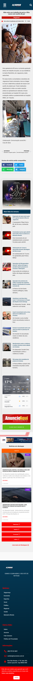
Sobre (5, 629)
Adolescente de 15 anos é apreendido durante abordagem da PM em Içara (21, 249)
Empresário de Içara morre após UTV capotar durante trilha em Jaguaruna (21, 218)
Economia (7, 596)
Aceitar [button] (16, 677)
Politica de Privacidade (11, 639)
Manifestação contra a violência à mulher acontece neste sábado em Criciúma (21, 345)
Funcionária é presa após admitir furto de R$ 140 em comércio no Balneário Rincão (21, 233)
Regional (17, 17)
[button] (30, 5)
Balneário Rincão (9, 615)
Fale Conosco (8, 636)
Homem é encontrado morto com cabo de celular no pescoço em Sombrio (21, 329)
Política (6, 605)
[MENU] (4, 4)
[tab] (16, 451)
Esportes (6, 599)
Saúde (6, 612)
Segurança (7, 592)
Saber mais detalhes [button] (8, 673)
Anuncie (6, 632)
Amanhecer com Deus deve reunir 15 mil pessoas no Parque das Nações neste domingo (21, 300)
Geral (5, 602)
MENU (4, 6)
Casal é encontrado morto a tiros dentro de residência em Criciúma (21, 313)
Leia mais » (5, 480)
